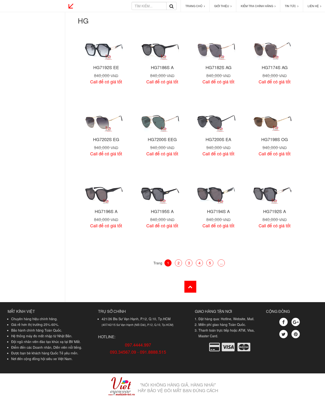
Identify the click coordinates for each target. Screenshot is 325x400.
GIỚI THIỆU (222, 6)
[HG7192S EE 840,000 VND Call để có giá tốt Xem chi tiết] (105, 51)
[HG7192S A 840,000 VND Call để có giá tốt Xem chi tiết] (274, 195)
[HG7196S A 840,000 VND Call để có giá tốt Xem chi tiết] (105, 195)
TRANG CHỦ (194, 6)
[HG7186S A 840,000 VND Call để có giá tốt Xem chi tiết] (162, 51)
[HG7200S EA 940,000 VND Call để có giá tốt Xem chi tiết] (218, 123)
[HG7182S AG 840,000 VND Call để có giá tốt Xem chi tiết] (218, 51)
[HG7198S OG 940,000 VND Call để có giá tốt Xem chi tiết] (274, 123)
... (221, 263)
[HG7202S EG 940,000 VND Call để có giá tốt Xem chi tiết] (105, 123)
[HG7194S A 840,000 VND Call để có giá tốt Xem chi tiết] (218, 195)
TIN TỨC (291, 6)
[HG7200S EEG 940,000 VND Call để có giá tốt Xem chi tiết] (162, 123)
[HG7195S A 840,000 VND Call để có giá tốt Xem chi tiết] (162, 195)
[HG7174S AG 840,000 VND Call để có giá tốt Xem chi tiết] (274, 51)
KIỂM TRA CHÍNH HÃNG (258, 6)
